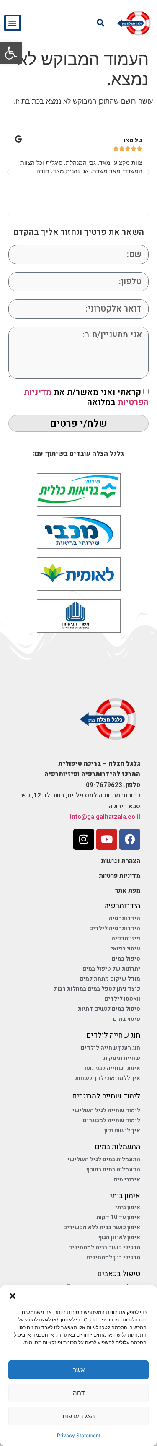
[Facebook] (129, 839)
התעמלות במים (117, 1147)
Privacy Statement (78, 1435)
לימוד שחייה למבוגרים (106, 1096)
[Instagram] (83, 839)
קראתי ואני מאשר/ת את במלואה (86, 397)
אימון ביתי (125, 1196)
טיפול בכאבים (118, 1274)
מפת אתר (127, 890)
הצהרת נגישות (120, 861)
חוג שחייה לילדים (113, 1035)
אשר (79, 1370)
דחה (79, 1393)
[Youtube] (106, 839)
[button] (11, 53)
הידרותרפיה (122, 905)
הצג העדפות (78, 1416)
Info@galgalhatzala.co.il (105, 816)
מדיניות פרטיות (119, 875)
